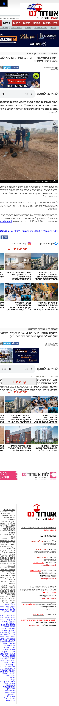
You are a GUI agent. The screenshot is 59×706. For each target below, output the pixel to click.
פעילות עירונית (40, 27)
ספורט (36, 23)
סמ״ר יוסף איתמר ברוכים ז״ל (42, 376)
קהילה (6, 23)
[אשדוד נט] (37, 521)
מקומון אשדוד (9, 627)
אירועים (12, 550)
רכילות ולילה (9, 509)
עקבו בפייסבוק (47, 243)
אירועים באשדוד (8, 644)
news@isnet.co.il (48, 578)
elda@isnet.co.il (49, 565)
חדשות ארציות (9, 517)
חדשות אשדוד (8, 515)
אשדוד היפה (16, 27)
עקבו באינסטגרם (20, 243)
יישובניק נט (10, 623)
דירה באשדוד (9, 668)
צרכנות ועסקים (8, 575)
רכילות (27, 23)
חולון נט (11, 677)
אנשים (4, 539)
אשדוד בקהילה (37, 53)
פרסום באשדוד (9, 657)
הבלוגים (11, 565)
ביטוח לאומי (10, 685)
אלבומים (11, 548)
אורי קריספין (35, 570)
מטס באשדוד (9, 691)
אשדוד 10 (11, 696)
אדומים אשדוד (9, 687)
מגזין (13, 536)
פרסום (12, 679)
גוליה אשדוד (10, 700)
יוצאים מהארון (6, 513)
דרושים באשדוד (8, 645)
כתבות (12, 539)
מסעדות (11, 519)
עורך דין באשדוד (8, 674)
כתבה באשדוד (9, 664)
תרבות (16, 23)
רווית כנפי (11, 694)
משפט (12, 583)
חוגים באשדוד (9, 647)
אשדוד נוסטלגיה (8, 683)
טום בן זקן (11, 689)
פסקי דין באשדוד (8, 585)
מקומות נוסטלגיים (7, 571)
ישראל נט (11, 608)
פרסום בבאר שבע (8, 638)
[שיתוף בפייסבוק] (15, 69)
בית (55, 23)
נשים (13, 597)
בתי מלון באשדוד (8, 621)
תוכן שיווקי (11, 577)
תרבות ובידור (9, 529)
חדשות (47, 23)
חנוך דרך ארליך (9, 698)
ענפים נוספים (9, 535)
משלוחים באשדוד (8, 629)
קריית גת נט (10, 676)
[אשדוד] (39, 20)
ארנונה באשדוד (9, 649)
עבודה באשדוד (9, 662)
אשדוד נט (52, 53)
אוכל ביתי (11, 523)
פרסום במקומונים (8, 625)
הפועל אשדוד (9, 692)
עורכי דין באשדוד (8, 651)
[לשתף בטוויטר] (7, 69)
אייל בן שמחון (9, 612)
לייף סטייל (10, 579)
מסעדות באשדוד (8, 630)
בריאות (28, 27)
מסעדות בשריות (8, 521)
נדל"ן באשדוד (9, 604)
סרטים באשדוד (9, 602)
